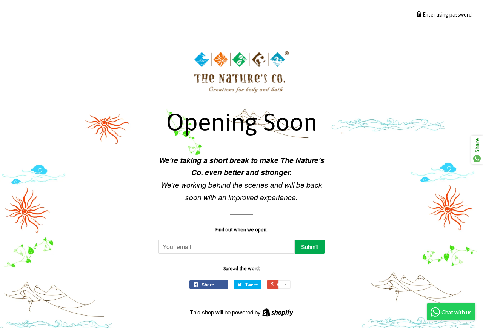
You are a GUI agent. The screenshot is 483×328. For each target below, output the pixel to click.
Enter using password (446, 15)
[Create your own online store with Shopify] (277, 312)
